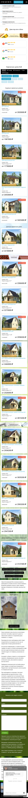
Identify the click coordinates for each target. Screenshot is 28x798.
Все (24, 70)
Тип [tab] (4, 70)
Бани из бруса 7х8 (9, 576)
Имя (2, 698)
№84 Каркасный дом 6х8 (8, 160)
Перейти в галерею (14, 626)
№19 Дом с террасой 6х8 (8, 245)
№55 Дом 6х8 (5, 133)
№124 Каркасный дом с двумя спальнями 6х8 (13, 412)
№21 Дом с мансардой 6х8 (8, 304)
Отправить (4, 732)
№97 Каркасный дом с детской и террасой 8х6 (13, 358)
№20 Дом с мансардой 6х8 (8, 277)
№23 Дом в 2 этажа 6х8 (8, 525)
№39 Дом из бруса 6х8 (7, 331)
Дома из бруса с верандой (8, 569)
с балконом (15, 76)
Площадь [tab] (5, 72)
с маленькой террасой (6, 76)
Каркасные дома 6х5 (19, 572)
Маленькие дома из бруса (20, 569)
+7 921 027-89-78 (6, 2)
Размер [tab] (10, 70)
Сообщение (3, 714)
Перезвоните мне (18, 2)
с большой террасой (6, 78)
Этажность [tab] (17, 70)
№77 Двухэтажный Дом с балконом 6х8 (12, 444)
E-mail (2, 709)
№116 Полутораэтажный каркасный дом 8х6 (13, 471)
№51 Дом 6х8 (5, 106)
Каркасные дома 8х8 (9, 572)
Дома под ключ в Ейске (16, 29)
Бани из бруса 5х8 (18, 576)
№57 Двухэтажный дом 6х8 (9, 214)
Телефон (3, 703)
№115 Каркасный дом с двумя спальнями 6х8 (13, 558)
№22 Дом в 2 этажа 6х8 (8, 498)
